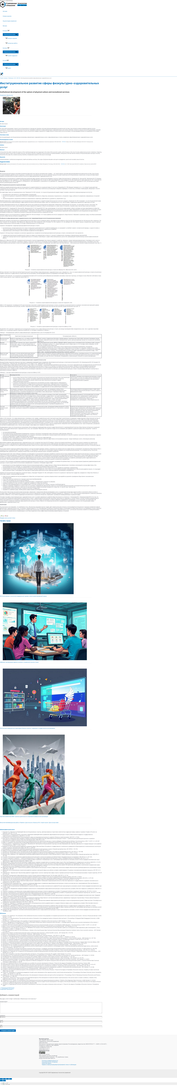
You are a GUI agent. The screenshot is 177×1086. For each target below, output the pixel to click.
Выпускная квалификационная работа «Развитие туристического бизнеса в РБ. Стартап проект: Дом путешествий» (29, 822)
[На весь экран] (4, 1079)
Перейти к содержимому (6, 0)
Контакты (5, 48)
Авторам (5, 11)
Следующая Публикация (7, 989)
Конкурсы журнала (12, 38)
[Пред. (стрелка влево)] (1, 1080)
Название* (2, 1015)
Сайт (1, 1025)
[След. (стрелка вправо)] (4, 1080)
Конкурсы (5, 30)
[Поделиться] (7, 1079)
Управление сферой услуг (6, 95)
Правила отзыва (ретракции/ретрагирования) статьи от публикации (59, 1064)
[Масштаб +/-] (1, 1079)
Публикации (10, 78)
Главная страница (3, 78)
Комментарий (4, 1001)
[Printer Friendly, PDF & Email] (4, 516)
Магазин (5, 25)
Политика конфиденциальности (50, 1060)
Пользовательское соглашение (50, 1062)
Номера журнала (7, 16)
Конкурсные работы (12, 43)
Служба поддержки (12, 55)
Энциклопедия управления (9, 21)
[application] (8, 30)
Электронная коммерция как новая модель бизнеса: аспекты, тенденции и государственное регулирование (27, 728)
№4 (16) (18, 78)
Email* (1, 1020)
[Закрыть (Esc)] (10, 1079)
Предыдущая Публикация (7, 988)
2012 (15, 78)
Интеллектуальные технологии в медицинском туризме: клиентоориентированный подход (23, 596)
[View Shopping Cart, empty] (1, 74)
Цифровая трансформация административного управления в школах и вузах (19, 662)
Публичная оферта (46, 1063)
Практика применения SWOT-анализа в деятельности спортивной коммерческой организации (24, 816)
